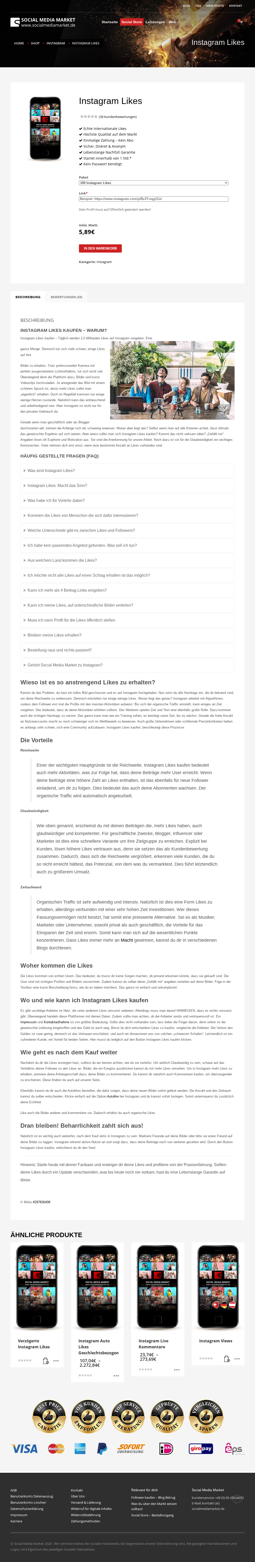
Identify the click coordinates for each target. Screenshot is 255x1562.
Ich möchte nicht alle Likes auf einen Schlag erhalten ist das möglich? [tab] (89, 575)
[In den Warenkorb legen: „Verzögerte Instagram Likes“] (46, 1361)
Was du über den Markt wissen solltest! (154, 1506)
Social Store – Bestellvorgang (152, 1515)
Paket (83, 177)
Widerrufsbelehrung (86, 1515)
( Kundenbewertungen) (118, 116)
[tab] (27, 297)
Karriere (16, 1521)
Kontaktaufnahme (56, 1022)
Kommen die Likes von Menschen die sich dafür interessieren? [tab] (83, 515)
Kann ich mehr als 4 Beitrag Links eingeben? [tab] (67, 590)
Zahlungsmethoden (85, 1521)
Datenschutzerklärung (26, 1508)
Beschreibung (27, 297)
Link (83, 193)
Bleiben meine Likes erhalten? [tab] (54, 635)
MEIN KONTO (215, 5)
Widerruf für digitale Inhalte (91, 1508)
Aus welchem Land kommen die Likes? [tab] (62, 560)
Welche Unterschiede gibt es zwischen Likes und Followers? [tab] (81, 530)
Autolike (113, 1096)
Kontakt (77, 1490)
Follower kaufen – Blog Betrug (153, 1497)
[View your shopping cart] (241, 22)
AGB (13, 1490)
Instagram (104, 262)
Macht (127, 940)
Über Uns (78, 1496)
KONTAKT (235, 5)
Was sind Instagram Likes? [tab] (51, 470)
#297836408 (41, 1202)
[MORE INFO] (56, 1361)
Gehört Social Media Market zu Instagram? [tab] (65, 665)
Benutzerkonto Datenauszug (31, 1496)
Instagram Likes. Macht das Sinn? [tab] (57, 485)
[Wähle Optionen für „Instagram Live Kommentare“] (177, 1370)
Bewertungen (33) (66, 297)
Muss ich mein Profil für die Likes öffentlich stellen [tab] (71, 620)
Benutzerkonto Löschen (28, 1502)
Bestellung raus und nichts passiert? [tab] (60, 650)
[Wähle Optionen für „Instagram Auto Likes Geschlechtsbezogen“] (116, 1376)
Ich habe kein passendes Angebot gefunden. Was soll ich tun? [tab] (82, 545)
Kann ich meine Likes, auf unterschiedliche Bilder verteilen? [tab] (80, 605)
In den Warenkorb (100, 248)
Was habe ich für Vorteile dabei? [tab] (56, 500)
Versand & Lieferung (86, 1502)
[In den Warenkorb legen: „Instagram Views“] (227, 1359)
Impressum (28, 1022)
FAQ (198, 5)
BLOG (187, 5)
